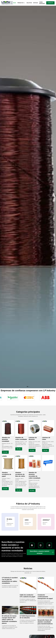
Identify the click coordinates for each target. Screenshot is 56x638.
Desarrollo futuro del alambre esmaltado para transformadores (45, 621)
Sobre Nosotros (42, 3)
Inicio (14, 2)
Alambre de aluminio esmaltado (6, 439)
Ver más (5, 452)
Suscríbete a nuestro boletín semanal (39, 552)
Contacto (50, 2)
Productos (20, 2)
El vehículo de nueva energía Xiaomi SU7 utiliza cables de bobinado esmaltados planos (9, 619)
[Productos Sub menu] (24, 2)
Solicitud (29, 2)
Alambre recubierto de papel (6, 474)
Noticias (35, 2)
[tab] (27, 386)
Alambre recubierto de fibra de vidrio (20, 474)
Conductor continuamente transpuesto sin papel (45, 596)
